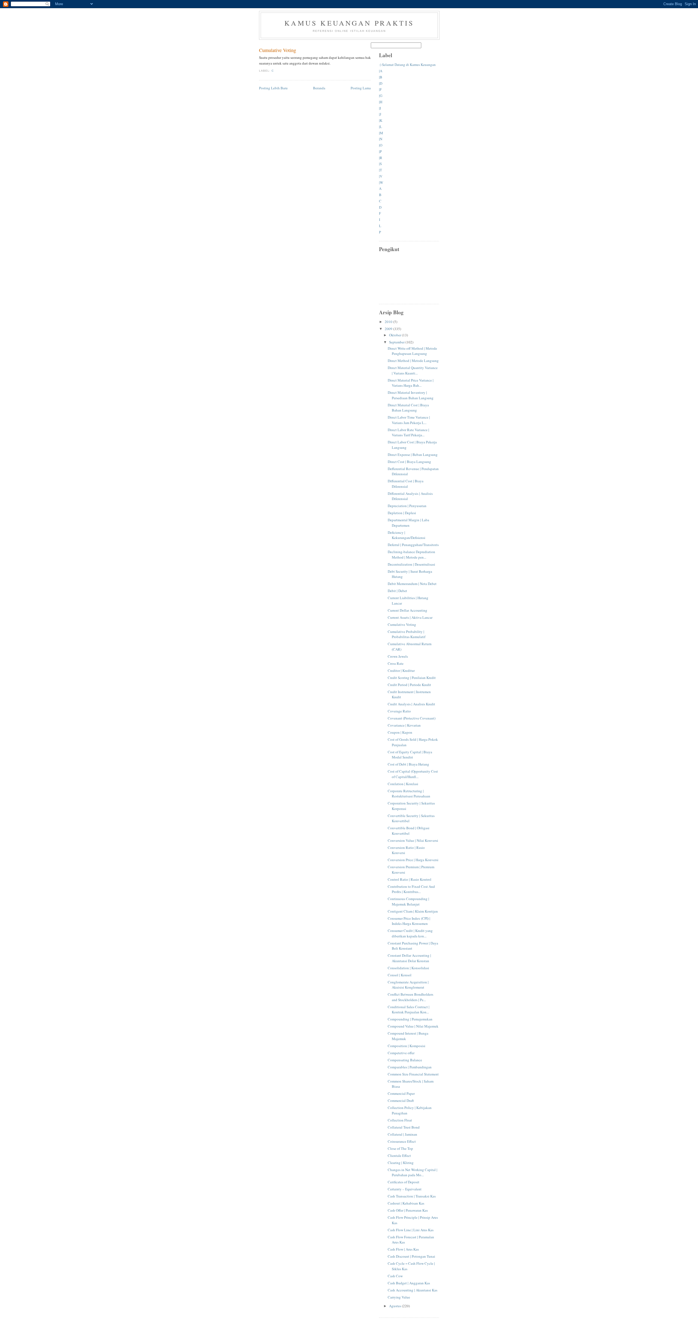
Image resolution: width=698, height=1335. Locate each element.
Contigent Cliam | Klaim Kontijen (413, 911)
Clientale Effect (399, 1155)
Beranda (319, 88)
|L (380, 126)
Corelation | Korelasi (403, 783)
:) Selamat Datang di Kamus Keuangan (407, 64)
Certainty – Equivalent (405, 1189)
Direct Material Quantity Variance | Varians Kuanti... (413, 370)
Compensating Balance (405, 1059)
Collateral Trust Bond (404, 1127)
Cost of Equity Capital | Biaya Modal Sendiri (410, 754)
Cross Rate (396, 663)
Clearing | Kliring (401, 1162)
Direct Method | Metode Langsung (413, 360)
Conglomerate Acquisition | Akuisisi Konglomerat (408, 985)
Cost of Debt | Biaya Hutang (408, 764)
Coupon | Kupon (400, 732)
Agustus (395, 1305)
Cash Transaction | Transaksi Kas (412, 1196)
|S (380, 163)
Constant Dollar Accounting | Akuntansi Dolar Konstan (409, 958)
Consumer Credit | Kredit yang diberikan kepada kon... (410, 933)
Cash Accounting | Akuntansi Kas (412, 1290)
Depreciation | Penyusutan (407, 505)
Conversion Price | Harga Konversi (413, 859)
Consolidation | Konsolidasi (408, 967)
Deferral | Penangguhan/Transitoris (413, 544)
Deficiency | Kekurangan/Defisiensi (406, 535)
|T (380, 169)
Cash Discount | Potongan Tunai (411, 1256)
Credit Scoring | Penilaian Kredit (412, 677)
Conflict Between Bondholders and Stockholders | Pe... (410, 997)
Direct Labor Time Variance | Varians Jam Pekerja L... (409, 420)
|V (380, 176)
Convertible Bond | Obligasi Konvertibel (408, 830)
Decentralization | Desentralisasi (411, 564)
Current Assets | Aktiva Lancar (410, 617)
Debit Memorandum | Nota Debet (412, 583)
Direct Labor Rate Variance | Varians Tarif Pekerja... (408, 432)
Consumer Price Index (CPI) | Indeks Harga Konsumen (409, 921)
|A (380, 70)
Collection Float (400, 1120)
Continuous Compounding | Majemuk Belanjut (408, 901)
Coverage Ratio (399, 711)
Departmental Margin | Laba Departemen (408, 522)
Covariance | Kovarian (404, 725)
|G (380, 95)
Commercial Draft (401, 1100)
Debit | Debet (397, 590)
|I (380, 108)
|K (380, 120)
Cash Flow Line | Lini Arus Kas (411, 1229)
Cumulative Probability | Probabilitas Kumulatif (406, 634)
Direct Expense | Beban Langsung (413, 454)
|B (380, 77)
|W (381, 182)
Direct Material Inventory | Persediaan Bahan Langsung (411, 395)
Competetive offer (401, 1052)
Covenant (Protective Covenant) (411, 718)
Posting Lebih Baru (273, 88)
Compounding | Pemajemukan (410, 1019)
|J (380, 114)
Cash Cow (395, 1275)
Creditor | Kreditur (401, 670)
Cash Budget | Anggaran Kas (409, 1283)
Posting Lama (361, 88)
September (397, 342)
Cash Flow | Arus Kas (403, 1249)
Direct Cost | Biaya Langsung (409, 461)
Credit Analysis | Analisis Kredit (411, 704)
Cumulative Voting (277, 50)
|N (380, 138)
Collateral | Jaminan (402, 1134)
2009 (389, 328)
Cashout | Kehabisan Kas (406, 1203)
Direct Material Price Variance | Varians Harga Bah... (411, 383)
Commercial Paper (401, 1093)
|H (380, 101)
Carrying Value (399, 1297)
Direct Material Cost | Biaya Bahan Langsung (408, 408)
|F (380, 89)
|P (380, 151)
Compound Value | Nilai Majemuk (413, 1026)
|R (380, 157)
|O (380, 145)
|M (381, 132)
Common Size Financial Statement (413, 1074)
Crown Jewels (398, 656)
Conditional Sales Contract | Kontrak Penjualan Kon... (408, 1009)
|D (380, 83)
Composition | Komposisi (406, 1045)
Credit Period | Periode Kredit (409, 684)
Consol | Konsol (399, 975)
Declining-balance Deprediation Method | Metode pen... (411, 554)
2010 (389, 321)
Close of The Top (400, 1148)
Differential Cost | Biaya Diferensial (405, 483)
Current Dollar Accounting (407, 610)
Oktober (395, 335)
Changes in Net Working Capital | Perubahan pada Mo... (412, 1172)
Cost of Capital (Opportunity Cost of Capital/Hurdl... (413, 774)
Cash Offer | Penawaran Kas (408, 1210)
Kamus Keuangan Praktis (349, 23)
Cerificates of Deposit (403, 1181)
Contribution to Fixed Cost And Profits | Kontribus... (411, 889)
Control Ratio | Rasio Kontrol (409, 879)
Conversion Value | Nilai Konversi (413, 840)
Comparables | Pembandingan (410, 1067)
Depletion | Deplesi (402, 512)
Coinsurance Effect (402, 1141)
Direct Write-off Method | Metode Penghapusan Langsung (412, 351)
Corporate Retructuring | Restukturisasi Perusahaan (409, 793)
